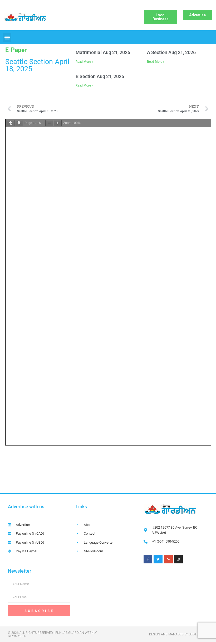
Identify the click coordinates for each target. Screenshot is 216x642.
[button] (7, 37)
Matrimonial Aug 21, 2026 (103, 52)
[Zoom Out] (49, 123)
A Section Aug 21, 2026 (171, 52)
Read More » (84, 62)
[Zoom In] (58, 123)
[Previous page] (10, 123)
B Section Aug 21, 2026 (100, 76)
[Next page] (19, 123)
